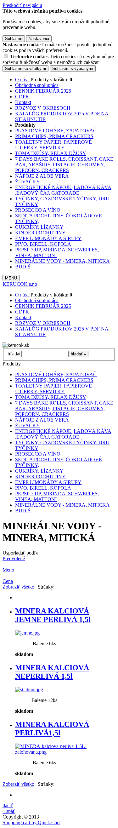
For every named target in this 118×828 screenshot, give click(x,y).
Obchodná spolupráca (37, 85)
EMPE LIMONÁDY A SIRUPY (48, 238)
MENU (11, 278)
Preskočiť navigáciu (22, 5)
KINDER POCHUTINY (40, 232)
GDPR (22, 96)
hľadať (14, 353)
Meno (8, 569)
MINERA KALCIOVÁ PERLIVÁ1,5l (52, 728)
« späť (9, 811)
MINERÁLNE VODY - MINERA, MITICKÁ (62, 261)
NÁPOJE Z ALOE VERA (42, 176)
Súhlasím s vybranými (72, 68)
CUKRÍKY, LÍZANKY (39, 227)
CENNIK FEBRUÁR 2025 (43, 91)
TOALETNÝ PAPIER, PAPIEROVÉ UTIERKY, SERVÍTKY (53, 144)
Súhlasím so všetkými (25, 68)
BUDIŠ (23, 266)
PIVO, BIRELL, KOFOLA (43, 244)
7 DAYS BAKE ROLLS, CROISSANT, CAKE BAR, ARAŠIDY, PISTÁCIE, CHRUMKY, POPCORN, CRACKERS (64, 164)
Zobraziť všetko (18, 586)
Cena (8, 581)
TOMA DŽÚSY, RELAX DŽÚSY (50, 153)
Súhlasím (13, 38)
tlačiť (8, 805)
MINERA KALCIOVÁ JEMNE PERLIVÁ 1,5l (53, 615)
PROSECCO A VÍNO (37, 210)
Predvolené (14, 558)
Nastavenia (39, 38)
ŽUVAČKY (27, 181)
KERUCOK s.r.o (20, 284)
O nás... (23, 79)
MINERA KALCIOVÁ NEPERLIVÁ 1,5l (52, 672)
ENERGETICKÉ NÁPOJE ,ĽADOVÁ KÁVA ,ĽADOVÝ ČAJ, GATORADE (63, 190)
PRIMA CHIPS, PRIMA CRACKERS (54, 136)
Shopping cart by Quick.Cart (31, 822)
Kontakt (23, 102)
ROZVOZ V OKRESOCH (42, 108)
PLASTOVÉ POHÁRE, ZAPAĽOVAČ (56, 130)
